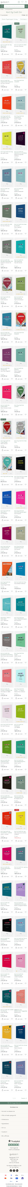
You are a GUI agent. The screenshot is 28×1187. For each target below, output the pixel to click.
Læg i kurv (5, 54)
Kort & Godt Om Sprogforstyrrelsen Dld (7, 260)
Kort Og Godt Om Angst (19, 654)
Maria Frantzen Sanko (6, 408)
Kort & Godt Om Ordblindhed (5, 406)
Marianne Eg (17, 1012)
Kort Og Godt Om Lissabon (19, 81)
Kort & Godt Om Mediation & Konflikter (20, 152)
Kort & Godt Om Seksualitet (5, 974)
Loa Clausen (17, 549)
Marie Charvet (4, 443)
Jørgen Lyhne (17, 763)
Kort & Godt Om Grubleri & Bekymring (6, 689)
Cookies (20, 1186)
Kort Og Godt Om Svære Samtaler (5, 547)
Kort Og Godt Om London (19, 406)
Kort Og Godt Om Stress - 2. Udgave (19, 689)
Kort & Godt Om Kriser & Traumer (20, 225)
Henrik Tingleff (17, 119)
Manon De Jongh (5, 1048)
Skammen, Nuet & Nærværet (5, 618)
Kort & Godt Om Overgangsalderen (5, 867)
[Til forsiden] (5, 2)
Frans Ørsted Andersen (19, 583)
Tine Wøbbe (17, 727)
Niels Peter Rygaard (5, 371)
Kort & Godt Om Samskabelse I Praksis (7, 1046)
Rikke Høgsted (17, 227)
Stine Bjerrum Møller (19, 478)
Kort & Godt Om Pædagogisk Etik (19, 796)
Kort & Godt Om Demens (18, 369)
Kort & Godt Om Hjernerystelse (18, 260)
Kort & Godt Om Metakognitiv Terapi (6, 333)
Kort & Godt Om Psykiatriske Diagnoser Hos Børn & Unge (7, 81)
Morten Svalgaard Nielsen (20, 905)
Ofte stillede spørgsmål (9, 1115)
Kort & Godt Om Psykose (18, 189)
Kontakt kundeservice (8, 1111)
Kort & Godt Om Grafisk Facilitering (7, 1010)
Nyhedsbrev (5, 1123)
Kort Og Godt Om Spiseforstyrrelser (19, 547)
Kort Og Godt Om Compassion (19, 116)
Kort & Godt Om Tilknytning (5, 369)
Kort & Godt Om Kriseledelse (5, 939)
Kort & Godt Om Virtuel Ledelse (20, 1046)
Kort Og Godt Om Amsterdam (5, 582)
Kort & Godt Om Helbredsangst (18, 974)
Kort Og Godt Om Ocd (7, 724)
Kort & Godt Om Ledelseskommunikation (20, 903)
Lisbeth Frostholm (18, 976)
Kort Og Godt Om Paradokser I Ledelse (6, 832)
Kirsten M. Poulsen (5, 905)
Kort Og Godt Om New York (20, 441)
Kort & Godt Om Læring (20, 867)
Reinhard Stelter (4, 1083)
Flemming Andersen (6, 941)
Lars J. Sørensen (4, 620)
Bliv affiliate (5, 1136)
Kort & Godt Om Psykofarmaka (5, 761)
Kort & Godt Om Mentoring (5, 903)
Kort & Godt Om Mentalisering (18, 297)
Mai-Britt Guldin (4, 153)
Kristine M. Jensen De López (6, 263)
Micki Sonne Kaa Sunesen (7, 656)
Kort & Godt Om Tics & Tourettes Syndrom (20, 939)
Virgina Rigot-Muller (5, 585)
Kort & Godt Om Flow (20, 582)
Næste (23, 1098)
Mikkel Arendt (17, 656)
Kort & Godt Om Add (6, 224)
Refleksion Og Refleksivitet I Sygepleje (20, 1010)
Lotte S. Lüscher (4, 834)
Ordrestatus (5, 1119)
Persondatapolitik (18, 1184)
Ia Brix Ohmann (4, 1012)
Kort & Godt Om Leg (19, 831)
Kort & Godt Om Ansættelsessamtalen (7, 796)
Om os (4, 1128)
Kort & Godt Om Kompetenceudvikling (7, 654)
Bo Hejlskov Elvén (5, 119)
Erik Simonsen (17, 620)
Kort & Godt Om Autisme (5, 189)
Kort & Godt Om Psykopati (18, 725)
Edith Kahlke (4, 798)
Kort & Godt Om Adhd (20, 44)
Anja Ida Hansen (18, 262)
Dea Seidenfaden (5, 763)
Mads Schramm (18, 1048)
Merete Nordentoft (18, 191)
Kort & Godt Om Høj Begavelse (6, 45)
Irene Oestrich (17, 513)
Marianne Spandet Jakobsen (18, 155)
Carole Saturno (4, 299)
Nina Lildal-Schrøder (5, 976)
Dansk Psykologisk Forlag (10, 19)
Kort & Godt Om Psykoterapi (18, 1081)
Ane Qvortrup (17, 868)
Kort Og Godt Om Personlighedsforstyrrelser (20, 618)
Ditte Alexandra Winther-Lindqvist (20, 833)
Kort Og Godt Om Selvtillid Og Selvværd (20, 511)
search (26, 6)
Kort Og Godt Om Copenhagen (5, 441)
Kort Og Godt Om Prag (7, 476)
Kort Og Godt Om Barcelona (5, 297)
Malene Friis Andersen (19, 691)
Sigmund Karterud (18, 299)
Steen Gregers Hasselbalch (17, 371)
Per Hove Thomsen (18, 46)
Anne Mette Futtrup (5, 335)
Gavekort (4, 1132)
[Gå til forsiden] (14, 1154)
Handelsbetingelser (10, 1184)
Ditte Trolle (3, 870)
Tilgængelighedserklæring (12, 1186)
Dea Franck (3, 47)
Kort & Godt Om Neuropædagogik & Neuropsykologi (19, 761)
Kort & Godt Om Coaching (5, 1081)
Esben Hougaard (18, 1083)
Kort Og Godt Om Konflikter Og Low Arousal (5, 116)
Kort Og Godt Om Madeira (19, 333)
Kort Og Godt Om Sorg (7, 151)
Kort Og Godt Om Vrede (20, 476)
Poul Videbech (4, 513)
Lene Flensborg (4, 549)
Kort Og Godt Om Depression (5, 511)
